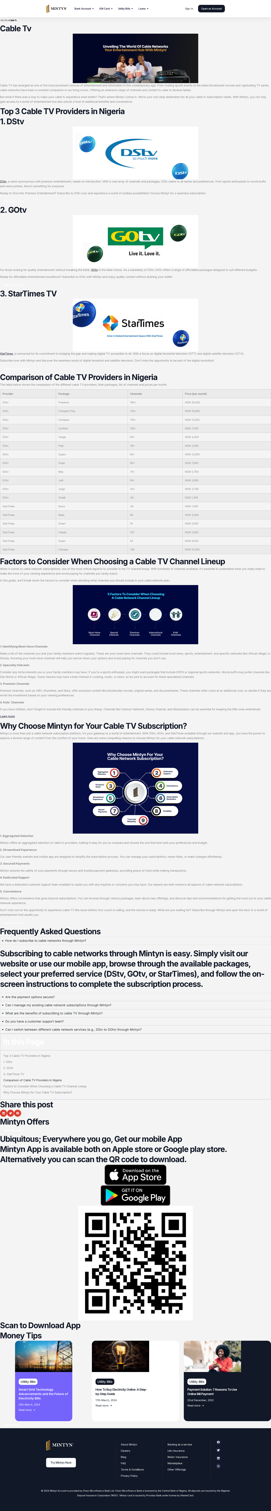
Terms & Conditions (132, 1469)
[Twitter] (218, 1450)
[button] (3, 1113)
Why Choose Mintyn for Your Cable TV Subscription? (37, 1092)
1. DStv (7, 1062)
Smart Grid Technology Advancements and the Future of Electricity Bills (43, 1394)
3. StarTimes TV (13, 1074)
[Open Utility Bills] (132, 8)
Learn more (7, 716)
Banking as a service (179, 1444)
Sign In (189, 8)
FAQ (123, 1463)
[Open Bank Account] (93, 8)
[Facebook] (218, 1442)
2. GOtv (8, 1068)
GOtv (94, 270)
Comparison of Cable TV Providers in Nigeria (32, 1080)
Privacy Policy (129, 1475)
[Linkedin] (218, 1458)
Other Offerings (176, 1469)
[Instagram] (218, 1466)
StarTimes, (7, 353)
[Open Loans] (147, 8)
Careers (125, 1450)
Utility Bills (3, 20)
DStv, (3, 181)
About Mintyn (129, 1444)
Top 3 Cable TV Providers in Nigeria (26, 1055)
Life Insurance (176, 1450)
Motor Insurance (177, 1457)
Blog (123, 1457)
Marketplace (174, 1463)
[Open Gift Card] (112, 8)
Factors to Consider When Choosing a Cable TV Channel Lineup (45, 1086)
